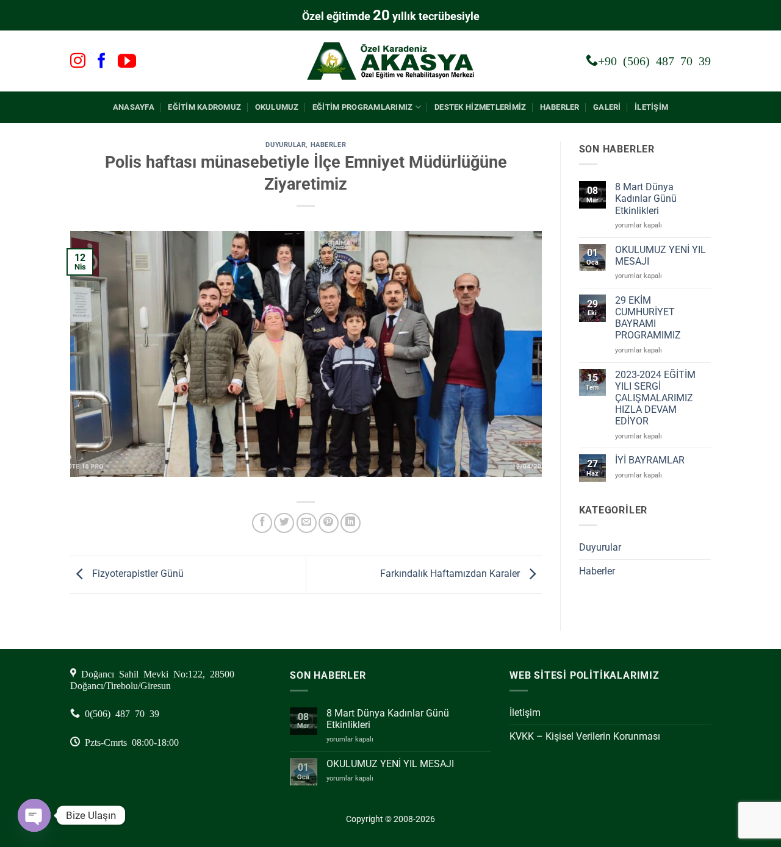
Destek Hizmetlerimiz (480, 107)
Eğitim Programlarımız (362, 107)
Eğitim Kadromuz (204, 107)
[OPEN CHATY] (34, 815)
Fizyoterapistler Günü (137, 574)
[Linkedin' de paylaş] (350, 523)
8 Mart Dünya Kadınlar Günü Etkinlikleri (646, 198)
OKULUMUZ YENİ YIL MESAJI (660, 255)
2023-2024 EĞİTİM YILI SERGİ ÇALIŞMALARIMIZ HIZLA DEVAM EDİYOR (655, 398)
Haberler (560, 107)
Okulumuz (277, 107)
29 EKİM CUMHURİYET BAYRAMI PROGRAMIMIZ (648, 318)
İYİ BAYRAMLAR (650, 460)
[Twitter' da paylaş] (284, 523)
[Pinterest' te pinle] (329, 523)
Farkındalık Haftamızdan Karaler (451, 574)
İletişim (651, 107)
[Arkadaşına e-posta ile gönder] (307, 523)
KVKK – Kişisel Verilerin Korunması (584, 736)
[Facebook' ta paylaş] (262, 523)
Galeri (607, 107)
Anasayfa (133, 107)
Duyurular (285, 145)
